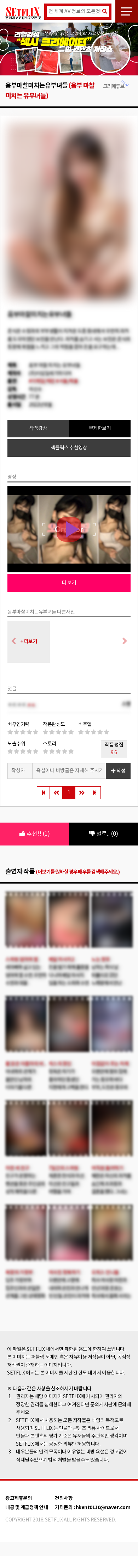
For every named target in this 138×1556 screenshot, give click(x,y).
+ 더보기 (29, 642)
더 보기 (69, 583)
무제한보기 (100, 428)
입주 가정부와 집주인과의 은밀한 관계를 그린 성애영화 (25, 1288)
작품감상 (38, 428)
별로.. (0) (106, 834)
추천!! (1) (37, 834)
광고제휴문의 (18, 1498)
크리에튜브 (113, 87)
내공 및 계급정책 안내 (26, 1508)
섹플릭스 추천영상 (69, 448)
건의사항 (64, 1498)
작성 (120, 771)
